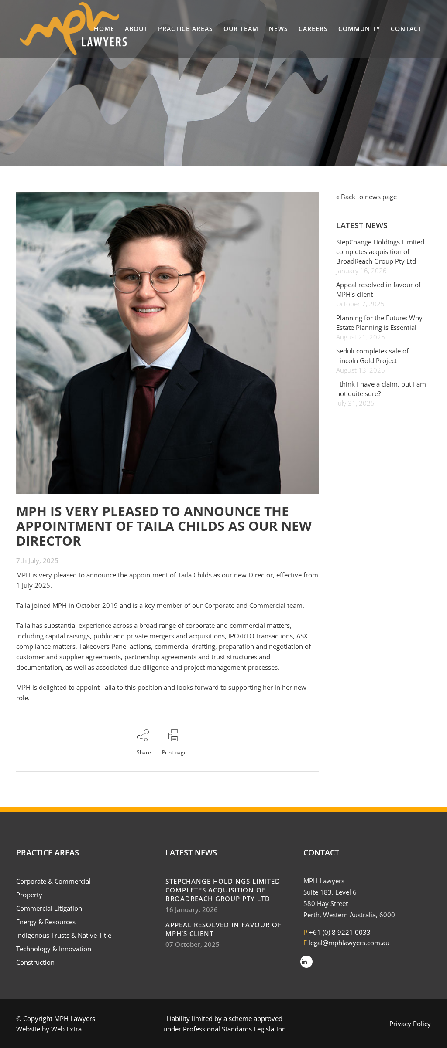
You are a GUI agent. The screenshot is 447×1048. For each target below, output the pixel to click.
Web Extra (66, 1028)
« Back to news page (366, 196)
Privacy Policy (410, 1023)
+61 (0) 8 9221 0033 (340, 932)
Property (29, 895)
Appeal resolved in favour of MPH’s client (378, 289)
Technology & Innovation (53, 949)
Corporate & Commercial (53, 881)
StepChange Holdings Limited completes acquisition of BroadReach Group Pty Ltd (380, 251)
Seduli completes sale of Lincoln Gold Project (372, 355)
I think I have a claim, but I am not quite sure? (381, 389)
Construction (35, 962)
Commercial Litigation (49, 908)
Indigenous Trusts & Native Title (63, 935)
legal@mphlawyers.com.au (349, 942)
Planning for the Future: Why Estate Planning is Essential (379, 322)
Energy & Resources (46, 922)
